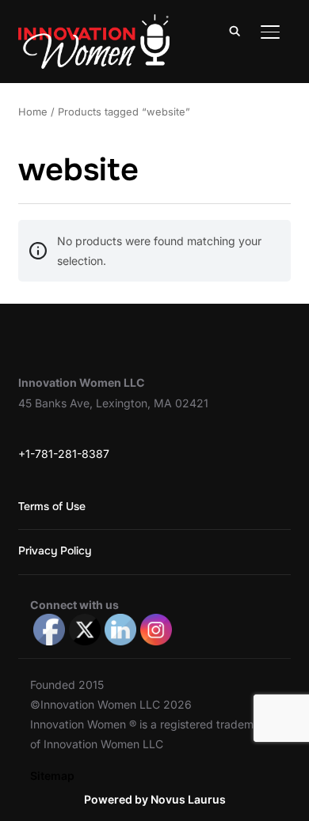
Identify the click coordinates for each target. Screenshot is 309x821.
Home (33, 112)
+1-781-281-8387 (63, 453)
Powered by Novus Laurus (155, 799)
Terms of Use (52, 506)
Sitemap (52, 775)
